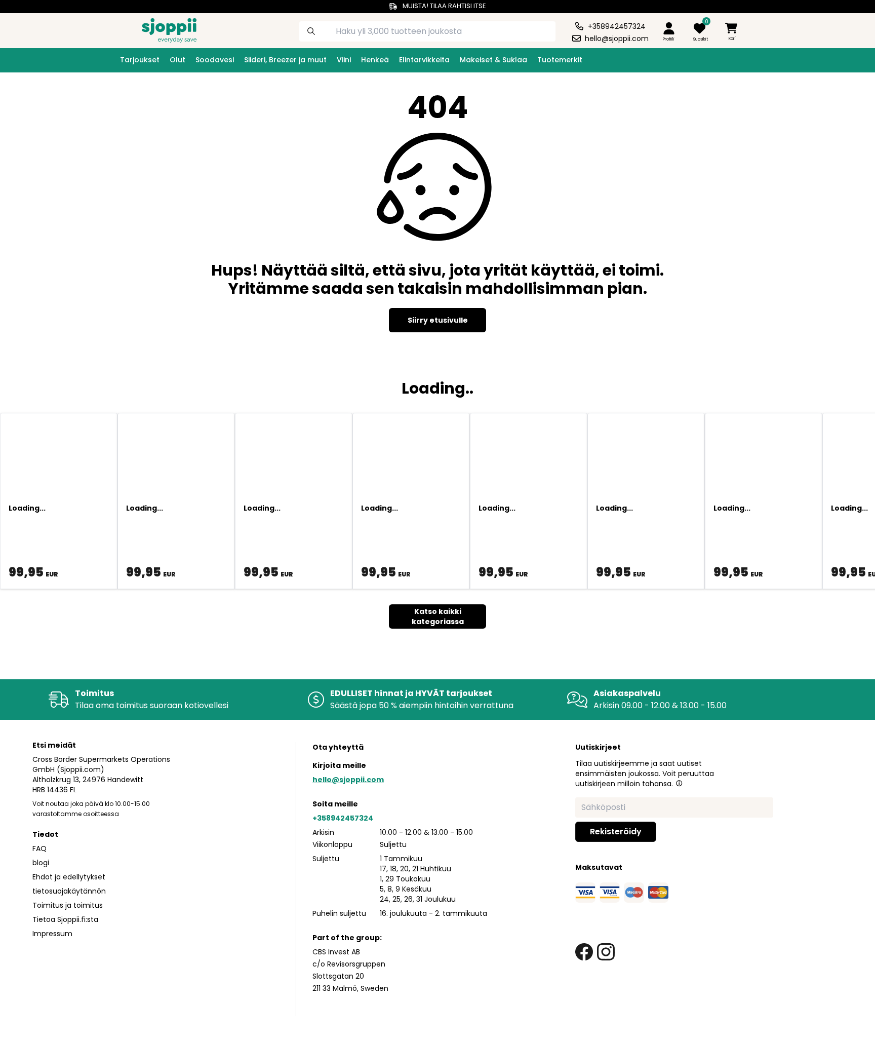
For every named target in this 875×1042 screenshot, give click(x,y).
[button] (679, 783)
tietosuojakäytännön (69, 891)
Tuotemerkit (559, 60)
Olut (177, 60)
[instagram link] (606, 952)
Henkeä (375, 60)
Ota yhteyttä (338, 747)
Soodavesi (214, 60)
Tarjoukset (140, 60)
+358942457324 (342, 818)
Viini (344, 60)
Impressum (52, 934)
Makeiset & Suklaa (493, 60)
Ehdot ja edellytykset (68, 877)
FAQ (39, 848)
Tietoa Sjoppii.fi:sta (65, 919)
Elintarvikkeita (424, 60)
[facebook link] (584, 952)
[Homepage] (161, 29)
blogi (40, 863)
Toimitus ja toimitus (67, 905)
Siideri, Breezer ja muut (285, 60)
